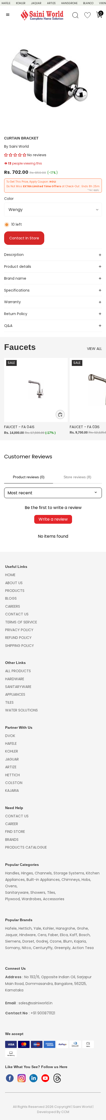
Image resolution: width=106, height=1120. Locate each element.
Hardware (14, 679)
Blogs (11, 598)
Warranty (12, 301)
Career (11, 823)
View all (94, 348)
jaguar (12, 759)
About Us (14, 582)
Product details (17, 266)
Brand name (15, 278)
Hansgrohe (69, 3)
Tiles (9, 702)
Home (10, 574)
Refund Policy (18, 637)
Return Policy (15, 313)
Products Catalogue (26, 847)
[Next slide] (96, 396)
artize (10, 767)
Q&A (8, 325)
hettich (12, 775)
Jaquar (36, 3)
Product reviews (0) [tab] (29, 477)
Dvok (10, 735)
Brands (12, 839)
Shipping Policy (19, 645)
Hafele (11, 743)
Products (14, 590)
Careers (12, 606)
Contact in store (24, 238)
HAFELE (6, 3)
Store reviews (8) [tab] (77, 477)
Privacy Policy (19, 629)
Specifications (17, 290)
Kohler (20, 3)
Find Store (15, 831)
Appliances (15, 694)
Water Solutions (21, 710)
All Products (18, 670)
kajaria (12, 790)
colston (13, 782)
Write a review (53, 519)
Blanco (88, 3)
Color (9, 198)
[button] (15, 155)
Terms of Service (21, 622)
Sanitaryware (18, 686)
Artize (51, 3)
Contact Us (17, 614)
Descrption (14, 254)
